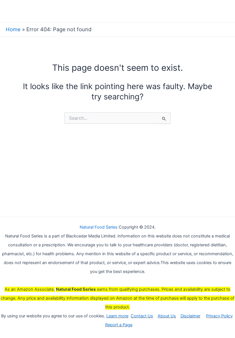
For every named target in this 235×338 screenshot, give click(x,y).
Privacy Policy (219, 316)
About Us (167, 316)
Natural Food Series (98, 227)
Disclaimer (190, 316)
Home (13, 29)
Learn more (117, 316)
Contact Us (142, 316)
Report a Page (118, 324)
